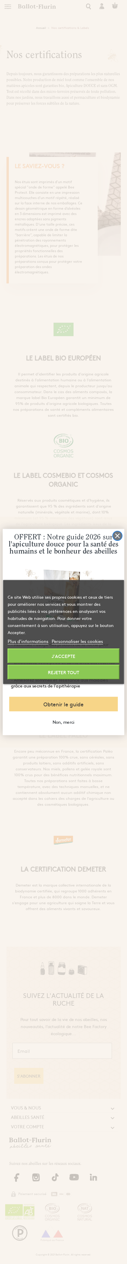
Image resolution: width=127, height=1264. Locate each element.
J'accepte (63, 656)
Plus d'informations (28, 641)
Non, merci (63, 722)
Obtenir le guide (63, 704)
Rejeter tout (63, 672)
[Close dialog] (117, 536)
